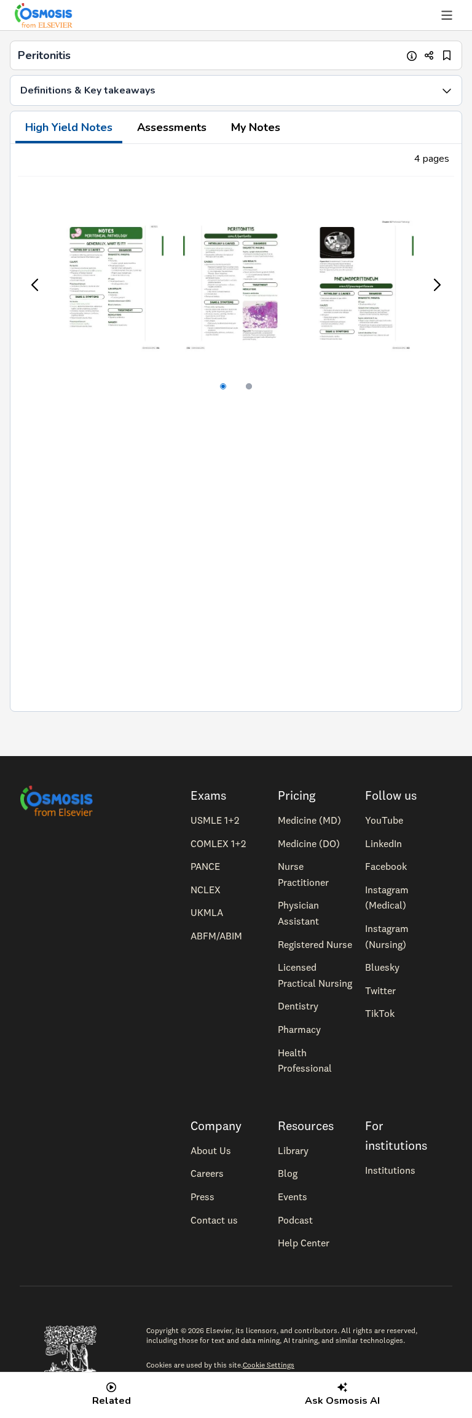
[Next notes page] (436, 285)
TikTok (380, 1013)
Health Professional (305, 1060)
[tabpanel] (236, 427)
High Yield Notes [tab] (68, 127)
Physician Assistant (298, 913)
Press (202, 1196)
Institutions (390, 1170)
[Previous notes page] (36, 285)
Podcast (295, 1220)
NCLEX (206, 889)
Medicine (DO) (309, 843)
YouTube (384, 820)
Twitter (380, 990)
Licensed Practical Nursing (315, 975)
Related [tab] (111, 1401)
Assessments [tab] (171, 127)
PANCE (205, 866)
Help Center (303, 1243)
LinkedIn (383, 843)
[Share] (429, 55)
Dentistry (298, 1006)
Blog (287, 1173)
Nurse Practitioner (303, 874)
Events (292, 1196)
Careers (207, 1173)
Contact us (214, 1220)
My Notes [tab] (255, 127)
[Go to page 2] (249, 386)
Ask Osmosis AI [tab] (342, 1401)
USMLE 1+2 (215, 820)
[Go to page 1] (223, 386)
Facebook (386, 866)
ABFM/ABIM (216, 936)
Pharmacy (299, 1029)
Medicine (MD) (309, 820)
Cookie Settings (268, 1364)
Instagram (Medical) (387, 897)
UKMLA (207, 912)
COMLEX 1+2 (218, 843)
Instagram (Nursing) (387, 936)
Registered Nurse (315, 944)
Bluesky (382, 967)
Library (293, 1150)
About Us (211, 1150)
